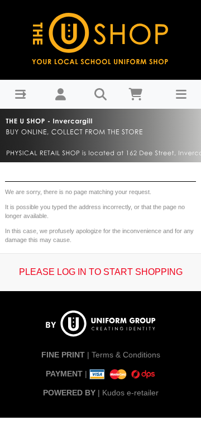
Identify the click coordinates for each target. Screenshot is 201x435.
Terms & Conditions (126, 354)
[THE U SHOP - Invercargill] (100, 37)
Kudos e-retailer (130, 392)
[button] (20, 95)
